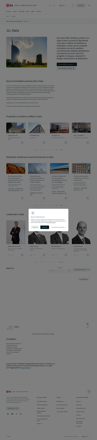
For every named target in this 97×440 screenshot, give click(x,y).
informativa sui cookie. (51, 222)
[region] (48, 220)
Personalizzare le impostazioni (59, 227)
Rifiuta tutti (35, 227)
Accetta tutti (44, 227)
